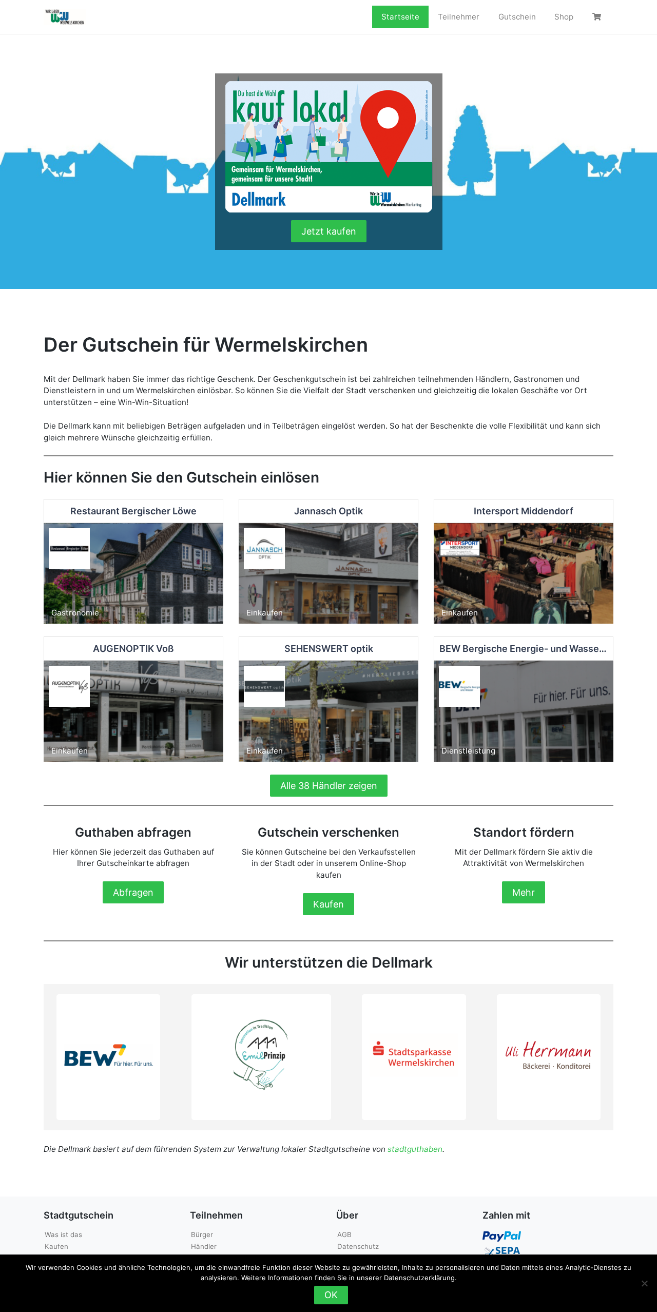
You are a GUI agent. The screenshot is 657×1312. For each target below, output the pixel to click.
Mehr (523, 892)
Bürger (202, 1234)
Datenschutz (358, 1246)
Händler (204, 1246)
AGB (344, 1234)
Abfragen (133, 892)
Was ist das (63, 1234)
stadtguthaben (415, 1149)
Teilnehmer (458, 17)
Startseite (400, 17)
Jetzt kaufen (328, 231)
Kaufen (328, 904)
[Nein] (644, 1283)
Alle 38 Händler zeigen (328, 785)
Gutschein (517, 17)
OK (331, 1294)
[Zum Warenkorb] (598, 17)
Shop (563, 17)
